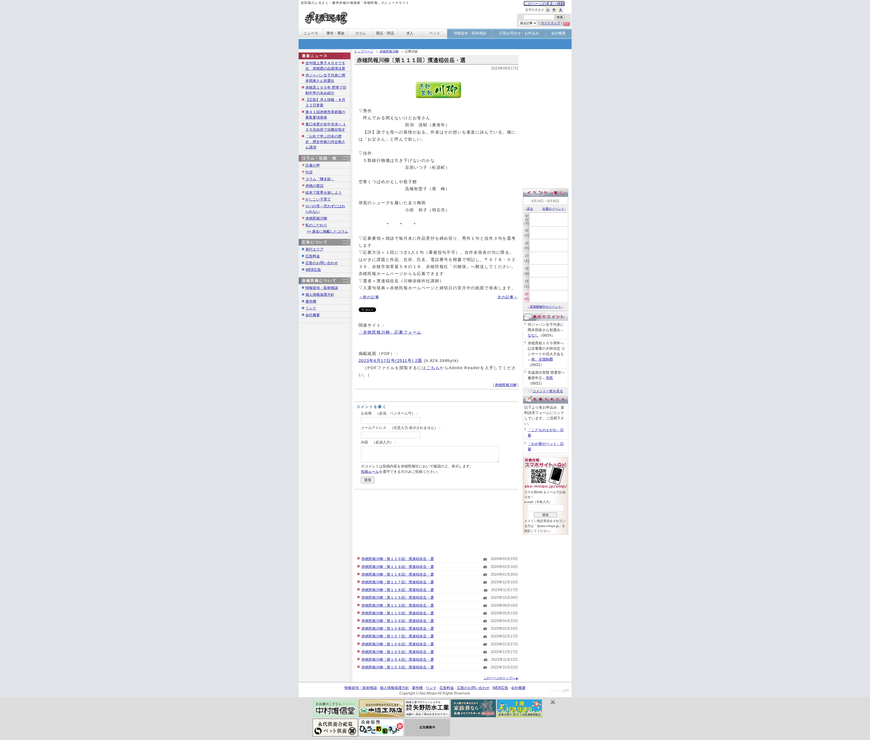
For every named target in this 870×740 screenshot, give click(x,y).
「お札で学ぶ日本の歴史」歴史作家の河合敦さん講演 (325, 141)
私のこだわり (316, 225)
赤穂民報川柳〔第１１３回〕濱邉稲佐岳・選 (397, 605)
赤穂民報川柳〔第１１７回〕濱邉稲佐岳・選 (397, 582)
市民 (549, 378)
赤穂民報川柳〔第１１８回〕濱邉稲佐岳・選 (397, 574)
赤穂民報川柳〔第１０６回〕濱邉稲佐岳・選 (397, 644)
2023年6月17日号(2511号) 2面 (391, 360)
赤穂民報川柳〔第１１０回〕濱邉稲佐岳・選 (397, 613)
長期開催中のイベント (545, 307)
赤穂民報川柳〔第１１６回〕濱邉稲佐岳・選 (397, 590)
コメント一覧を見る (547, 391)
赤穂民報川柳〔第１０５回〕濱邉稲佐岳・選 (397, 652)
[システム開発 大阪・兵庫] (559, 691)
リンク (310, 308)
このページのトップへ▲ (500, 678)
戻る (530, 209)
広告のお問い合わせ (321, 263)
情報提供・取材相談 (321, 288)
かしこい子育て (318, 199)
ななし (533, 335)
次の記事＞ (508, 297)
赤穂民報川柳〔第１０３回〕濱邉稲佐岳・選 (397, 667)
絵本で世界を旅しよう (323, 192)
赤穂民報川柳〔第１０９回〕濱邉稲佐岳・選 (397, 621)
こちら (433, 367)
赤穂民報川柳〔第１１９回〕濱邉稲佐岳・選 (397, 567)
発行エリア (314, 249)
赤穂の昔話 (314, 186)
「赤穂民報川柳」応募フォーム (390, 332)
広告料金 (312, 256)
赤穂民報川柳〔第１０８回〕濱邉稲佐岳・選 (397, 628)
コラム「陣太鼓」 (319, 179)
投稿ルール (370, 472)
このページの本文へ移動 (544, 3)
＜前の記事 (369, 297)
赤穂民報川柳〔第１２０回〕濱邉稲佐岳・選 (397, 559)
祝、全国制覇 (542, 359)
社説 (309, 172)
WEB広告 (313, 270)
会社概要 (312, 315)
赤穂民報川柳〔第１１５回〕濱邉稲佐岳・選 (397, 597)
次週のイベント (553, 209)
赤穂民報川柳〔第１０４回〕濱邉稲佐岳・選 (397, 659)
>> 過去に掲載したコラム (327, 231)
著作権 (310, 301)
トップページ (363, 51)
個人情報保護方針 (319, 295)
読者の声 (312, 165)
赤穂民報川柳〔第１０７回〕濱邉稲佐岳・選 (397, 636)
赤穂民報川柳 (389, 51)
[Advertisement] (436, 522)
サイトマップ (550, 23)
